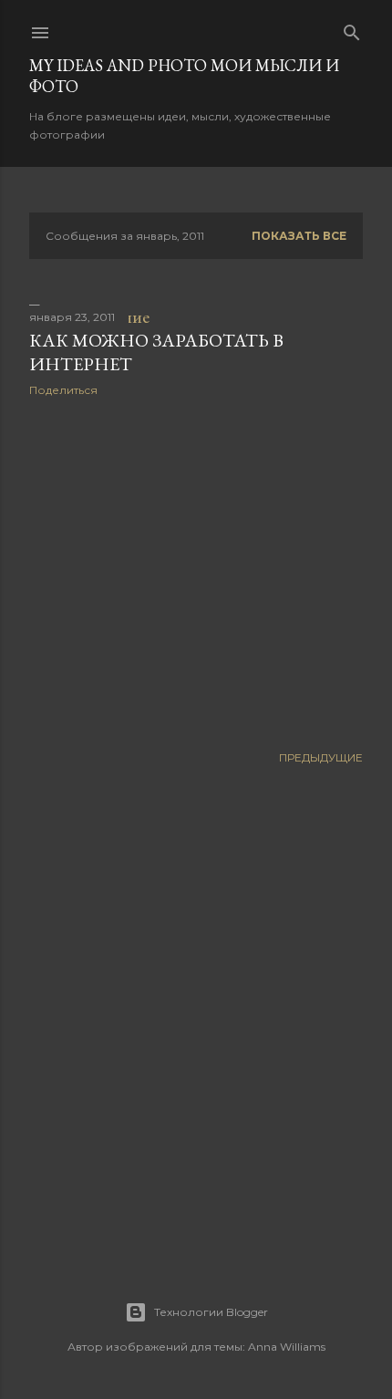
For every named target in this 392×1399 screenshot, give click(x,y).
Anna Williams (286, 1346)
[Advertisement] (196, 570)
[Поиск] (352, 29)
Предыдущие (321, 757)
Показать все (299, 236)
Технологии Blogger (211, 1312)
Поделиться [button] (63, 390)
